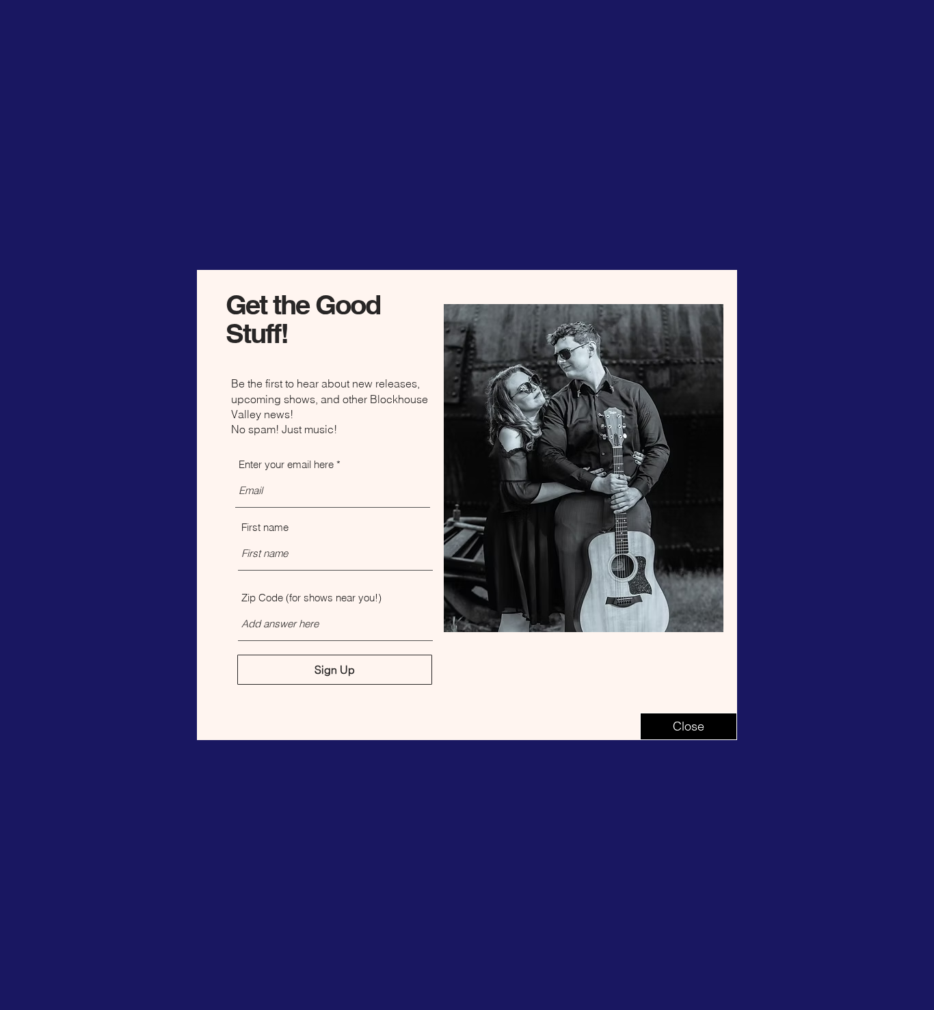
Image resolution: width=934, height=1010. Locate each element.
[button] (688, 726)
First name (265, 527)
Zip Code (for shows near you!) (311, 597)
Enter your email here (286, 464)
